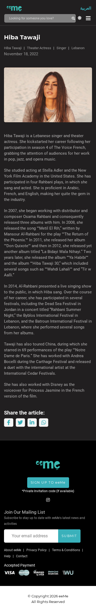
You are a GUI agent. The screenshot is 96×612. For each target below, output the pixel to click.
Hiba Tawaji (13, 48)
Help (7, 556)
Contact (21, 556)
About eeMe (12, 550)
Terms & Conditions (66, 550)
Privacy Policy (36, 550)
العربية (85, 8)
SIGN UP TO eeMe (48, 482)
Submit (69, 536)
